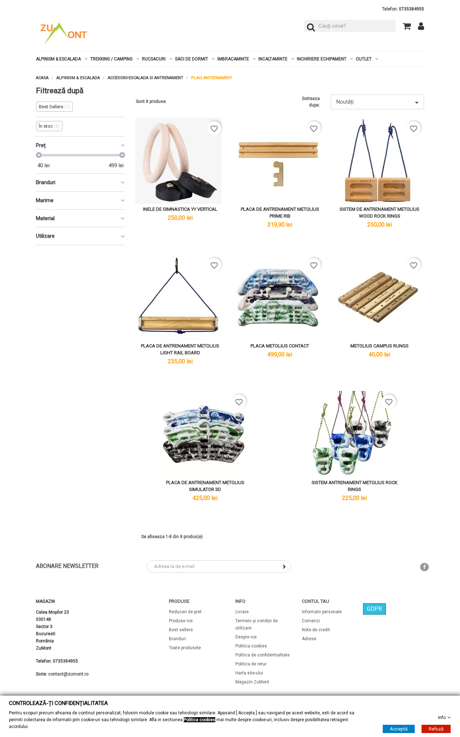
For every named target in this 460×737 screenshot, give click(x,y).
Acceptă (399, 728)
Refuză (436, 728)
